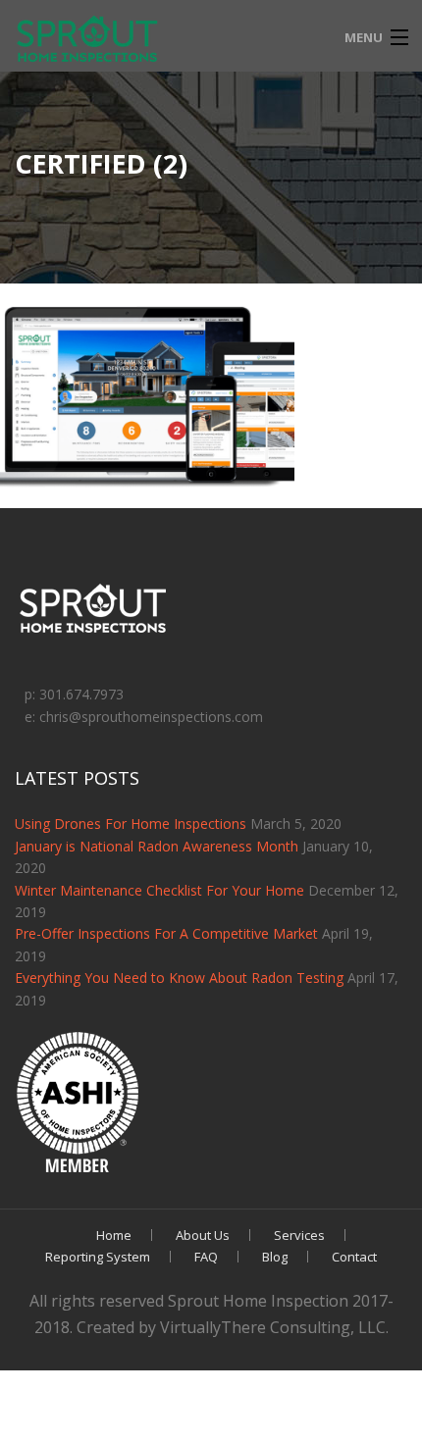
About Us (203, 1235)
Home (114, 1235)
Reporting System (97, 1256)
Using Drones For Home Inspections (130, 823)
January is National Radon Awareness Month (156, 846)
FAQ (206, 1256)
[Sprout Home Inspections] (88, 39)
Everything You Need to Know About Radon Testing (179, 977)
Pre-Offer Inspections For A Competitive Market (166, 933)
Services (299, 1235)
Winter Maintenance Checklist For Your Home (159, 890)
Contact (354, 1256)
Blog (275, 1256)
